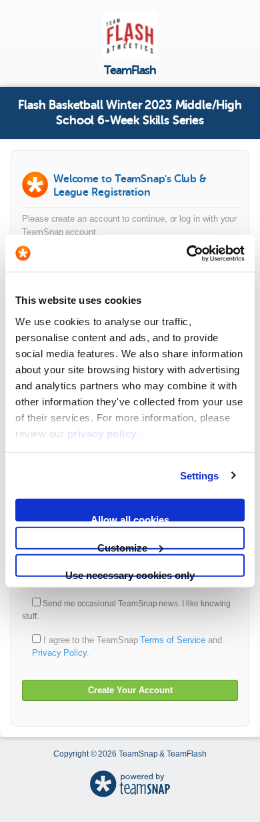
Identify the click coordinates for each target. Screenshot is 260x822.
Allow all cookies (130, 518)
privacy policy (102, 433)
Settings (199, 475)
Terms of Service (172, 640)
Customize (122, 545)
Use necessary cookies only (130, 573)
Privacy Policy (59, 653)
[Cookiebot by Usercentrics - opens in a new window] (187, 253)
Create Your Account (130, 690)
